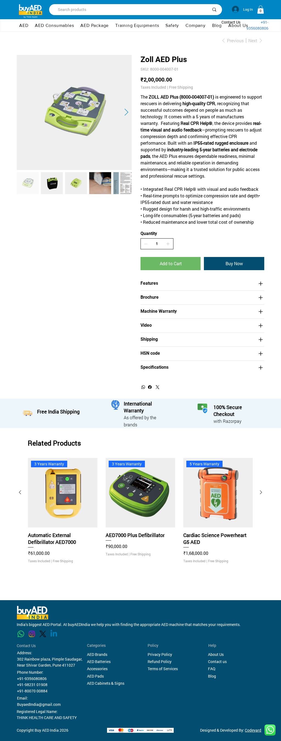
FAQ (211, 668)
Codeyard (253, 730)
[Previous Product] (20, 492)
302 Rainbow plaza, (34, 659)
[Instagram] (32, 634)
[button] (195, 25)
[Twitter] (157, 387)
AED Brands (97, 654)
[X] (43, 634)
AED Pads (95, 676)
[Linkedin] (54, 634)
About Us (216, 654)
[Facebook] (150, 387)
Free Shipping (63, 561)
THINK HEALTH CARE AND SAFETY (47, 717)
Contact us (217, 661)
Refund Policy (160, 661)
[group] (140, 521)
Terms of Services (163, 668)
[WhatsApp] (143, 387)
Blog (212, 676)
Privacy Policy (160, 654)
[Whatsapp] (21, 634)
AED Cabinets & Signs (105, 683)
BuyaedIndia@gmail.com (39, 704)
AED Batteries (99, 661)
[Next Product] (261, 492)
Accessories (97, 668)
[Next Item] (126, 112)
